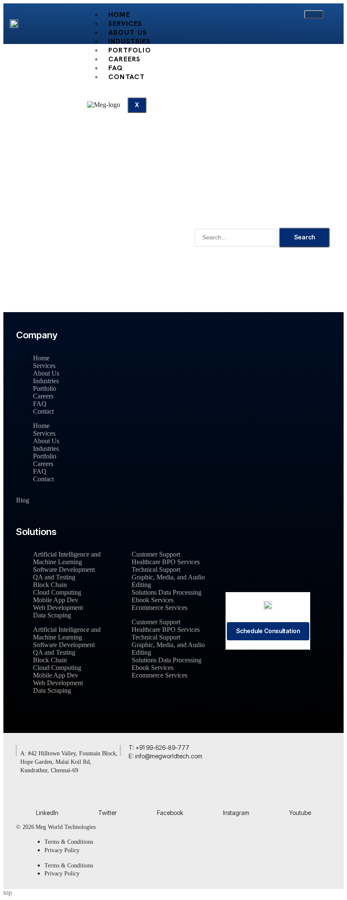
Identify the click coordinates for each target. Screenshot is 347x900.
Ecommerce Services (159, 607)
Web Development (58, 607)
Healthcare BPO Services (166, 561)
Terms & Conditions (68, 842)
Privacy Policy (62, 850)
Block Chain (50, 584)
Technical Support (156, 569)
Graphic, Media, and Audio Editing (168, 580)
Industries (46, 380)
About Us (46, 373)
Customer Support (156, 554)
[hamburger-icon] (313, 14)
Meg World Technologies (66, 827)
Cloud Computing (57, 592)
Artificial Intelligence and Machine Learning (67, 558)
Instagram (236, 812)
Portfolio (44, 388)
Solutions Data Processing (166, 592)
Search (304, 237)
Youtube (300, 812)
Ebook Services (153, 600)
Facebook (170, 812)
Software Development (64, 569)
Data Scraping (52, 615)
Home (41, 358)
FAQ (40, 403)
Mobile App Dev (55, 600)
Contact (126, 76)
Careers (43, 396)
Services (44, 365)
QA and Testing (54, 577)
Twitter (107, 812)
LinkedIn (47, 812)
